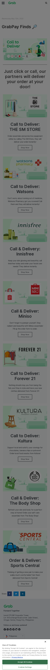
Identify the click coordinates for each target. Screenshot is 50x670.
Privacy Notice (17, 657)
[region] (25, 654)
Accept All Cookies (25, 662)
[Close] (45, 641)
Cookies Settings (25, 667)
